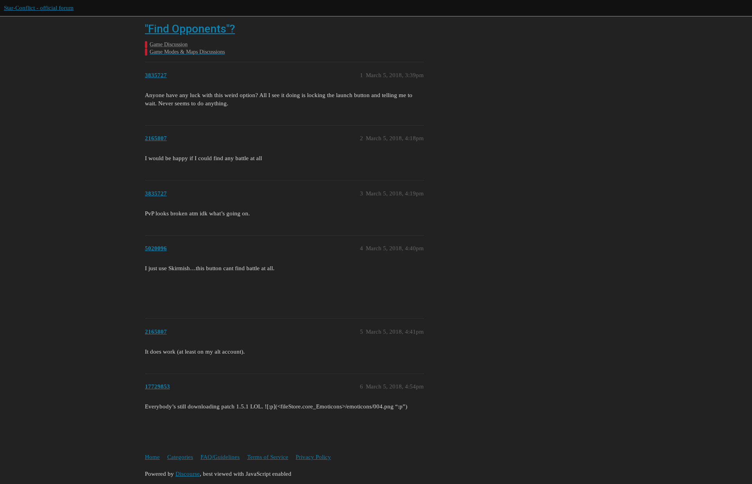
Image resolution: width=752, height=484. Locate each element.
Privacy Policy (313, 457)
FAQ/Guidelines (220, 457)
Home (152, 457)
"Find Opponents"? (190, 28)
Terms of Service (267, 457)
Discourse (187, 474)
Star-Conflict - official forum (39, 8)
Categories (180, 457)
